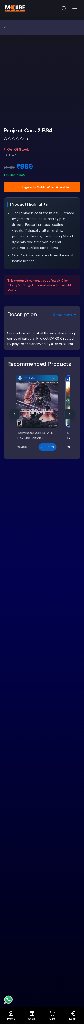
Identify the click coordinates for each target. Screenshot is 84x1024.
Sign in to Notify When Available (45, 187)
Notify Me (47, 447)
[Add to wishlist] (53, 380)
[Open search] (64, 8)
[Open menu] (75, 8)
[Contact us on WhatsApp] (8, 999)
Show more (62, 314)
